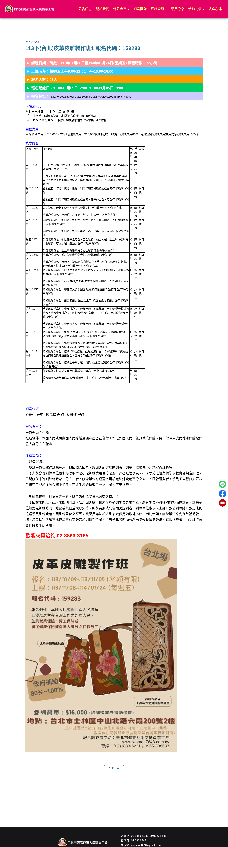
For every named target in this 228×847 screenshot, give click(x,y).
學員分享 (177, 9)
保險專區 (120, 9)
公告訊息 (85, 9)
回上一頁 (114, 768)
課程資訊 (157, 9)
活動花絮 (195, 9)
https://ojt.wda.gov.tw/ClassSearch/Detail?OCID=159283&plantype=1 (90, 96)
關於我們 (102, 9)
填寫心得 (215, 9)
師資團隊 (140, 9)
